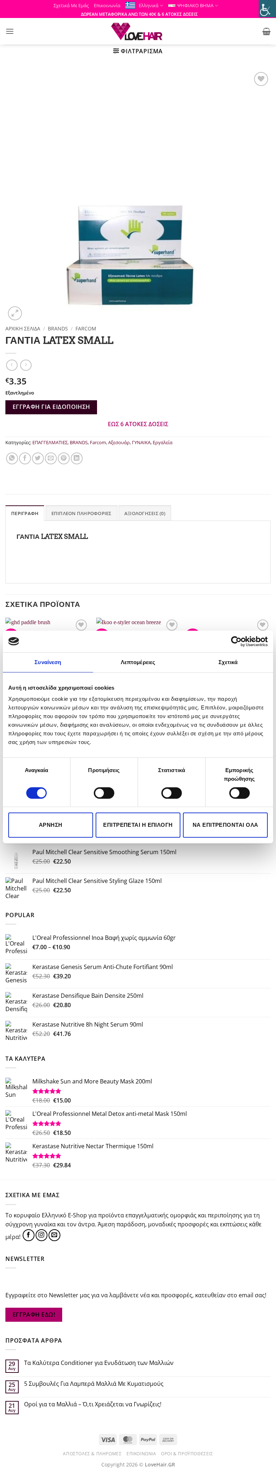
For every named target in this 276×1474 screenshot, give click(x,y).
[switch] (104, 793)
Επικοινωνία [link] (107, 5)
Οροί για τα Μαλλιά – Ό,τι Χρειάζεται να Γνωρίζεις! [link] (92, 1404)
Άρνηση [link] (51, 825)
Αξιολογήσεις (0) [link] (144, 513)
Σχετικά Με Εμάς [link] (71, 5)
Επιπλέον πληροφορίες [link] (81, 513)
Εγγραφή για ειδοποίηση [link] (51, 407)
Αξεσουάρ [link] (119, 442)
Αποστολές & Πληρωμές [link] (92, 1454)
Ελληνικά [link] (148, 5)
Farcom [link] (85, 328)
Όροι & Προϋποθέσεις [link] (187, 1454)
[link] (236, 641)
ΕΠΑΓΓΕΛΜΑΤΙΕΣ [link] (50, 442)
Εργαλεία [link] (162, 442)
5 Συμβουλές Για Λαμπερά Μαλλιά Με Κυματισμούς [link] (94, 1383)
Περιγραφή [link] (24, 513)
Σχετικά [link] (228, 662)
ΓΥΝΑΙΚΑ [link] (141, 442)
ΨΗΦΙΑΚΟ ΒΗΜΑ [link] (195, 5)
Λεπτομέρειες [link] (138, 662)
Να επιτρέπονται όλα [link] (225, 825)
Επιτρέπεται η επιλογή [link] (137, 825)
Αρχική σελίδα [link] (22, 328)
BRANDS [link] (58, 328)
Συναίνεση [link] (47, 662)
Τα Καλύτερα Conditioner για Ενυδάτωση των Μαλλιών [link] (99, 1363)
